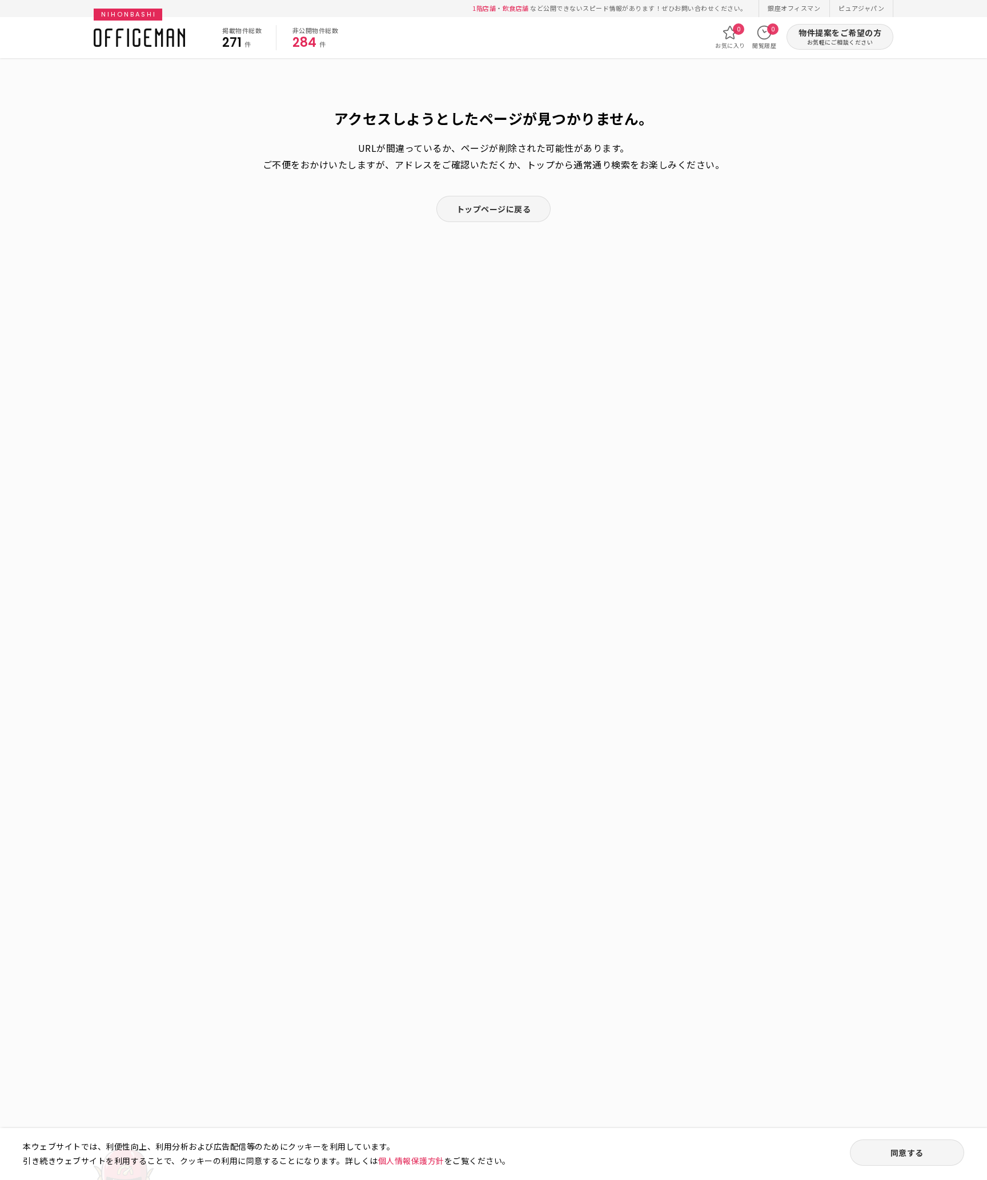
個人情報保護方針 (411, 1160)
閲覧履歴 (764, 37)
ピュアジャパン (861, 8)
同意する (907, 1152)
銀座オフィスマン (794, 8)
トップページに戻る (493, 209)
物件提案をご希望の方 (840, 37)
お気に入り (730, 37)
